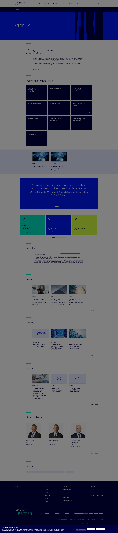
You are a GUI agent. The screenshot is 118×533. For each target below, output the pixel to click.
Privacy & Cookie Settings (81, 529)
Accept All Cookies (100, 529)
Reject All (91, 529)
